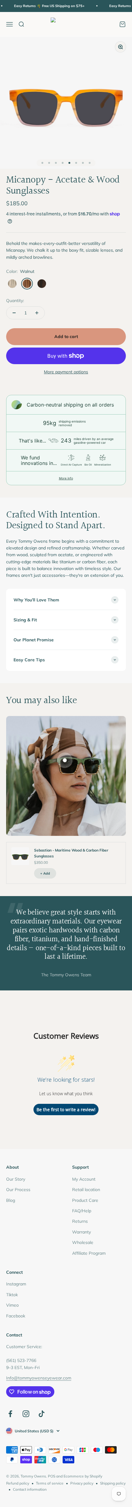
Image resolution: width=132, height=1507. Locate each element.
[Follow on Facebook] (10, 1414)
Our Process (18, 1189)
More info (66, 478)
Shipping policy (113, 1483)
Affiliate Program (89, 1253)
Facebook (15, 1316)
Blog (10, 1200)
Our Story (15, 1179)
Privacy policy (81, 1483)
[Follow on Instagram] (26, 1414)
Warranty (81, 1232)
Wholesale (82, 1242)
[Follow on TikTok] (41, 1414)
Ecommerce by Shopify (83, 1476)
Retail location (86, 1189)
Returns (80, 1221)
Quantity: (15, 300)
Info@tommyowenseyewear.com (38, 1378)
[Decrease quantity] (14, 313)
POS (51, 1476)
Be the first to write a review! (66, 1109)
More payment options (66, 372)
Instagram (16, 1284)
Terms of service (50, 1483)
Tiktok (12, 1294)
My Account (83, 1179)
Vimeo (12, 1305)
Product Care (85, 1200)
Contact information (30, 1489)
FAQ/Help (81, 1211)
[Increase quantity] (37, 313)
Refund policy (17, 1483)
